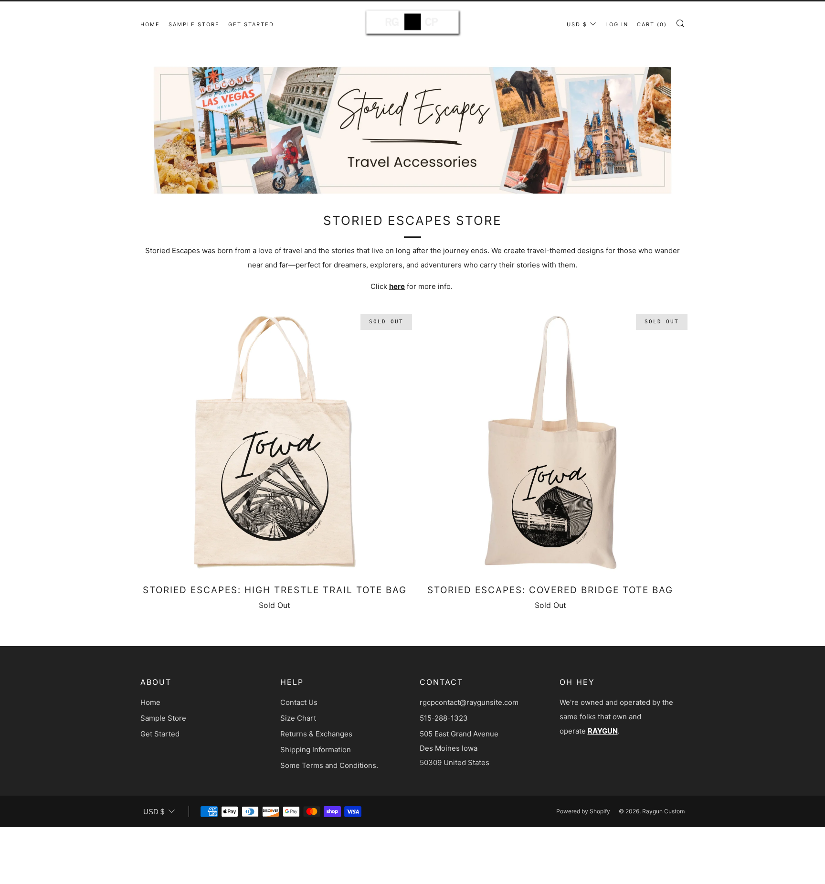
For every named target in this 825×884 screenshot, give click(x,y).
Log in (616, 24)
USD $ (577, 24)
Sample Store (194, 24)
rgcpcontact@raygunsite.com (469, 702)
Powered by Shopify (583, 811)
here (397, 286)
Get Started (251, 24)
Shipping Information (315, 749)
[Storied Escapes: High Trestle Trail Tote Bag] (274, 442)
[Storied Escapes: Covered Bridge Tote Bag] (550, 442)
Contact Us (298, 702)
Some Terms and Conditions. (329, 765)
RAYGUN (603, 730)
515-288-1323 (444, 718)
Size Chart (298, 718)
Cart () (652, 24)
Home (150, 24)
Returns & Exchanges (316, 733)
